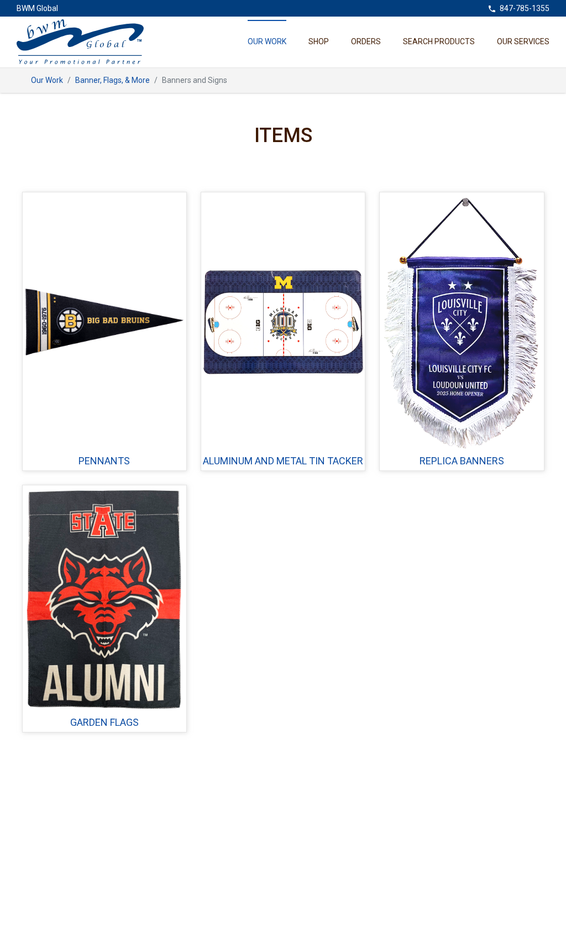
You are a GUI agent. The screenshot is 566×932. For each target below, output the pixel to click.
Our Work (47, 80)
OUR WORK (267, 41)
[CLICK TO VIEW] (104, 322)
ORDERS (366, 41)
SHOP (318, 41)
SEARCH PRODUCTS (439, 41)
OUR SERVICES (523, 41)
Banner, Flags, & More (112, 80)
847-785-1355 (524, 8)
